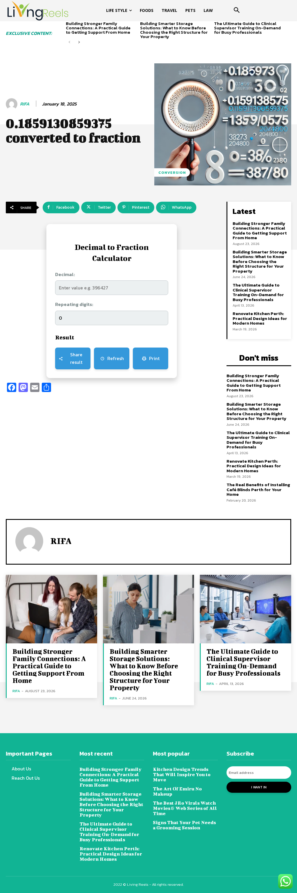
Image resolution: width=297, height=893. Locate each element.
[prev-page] (69, 42)
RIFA (24, 104)
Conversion (172, 172)
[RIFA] (12, 104)
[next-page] (78, 42)
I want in (259, 787)
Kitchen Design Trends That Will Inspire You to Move (182, 774)
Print (154, 358)
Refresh (115, 358)
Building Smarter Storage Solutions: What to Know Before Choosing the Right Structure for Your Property (174, 30)
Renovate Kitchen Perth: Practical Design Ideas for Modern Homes (260, 318)
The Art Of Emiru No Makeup (177, 791)
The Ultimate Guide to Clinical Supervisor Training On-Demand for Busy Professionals (247, 27)
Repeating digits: (74, 304)
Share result (76, 358)
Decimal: (65, 274)
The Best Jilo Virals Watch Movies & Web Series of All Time (185, 808)
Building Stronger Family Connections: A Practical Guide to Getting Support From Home (98, 27)
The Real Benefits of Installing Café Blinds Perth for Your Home (258, 489)
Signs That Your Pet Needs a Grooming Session (184, 824)
